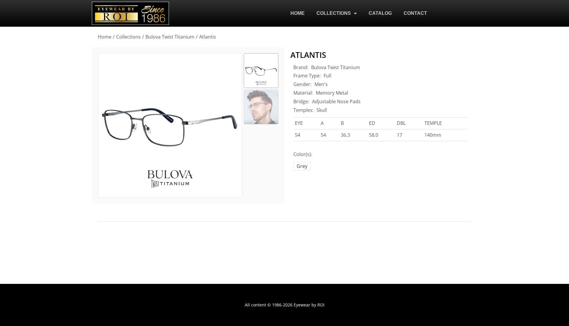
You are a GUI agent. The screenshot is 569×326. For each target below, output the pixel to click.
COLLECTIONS (334, 13)
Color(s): (302, 154)
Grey (302, 166)
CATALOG (380, 13)
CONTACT (415, 13)
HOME (297, 13)
